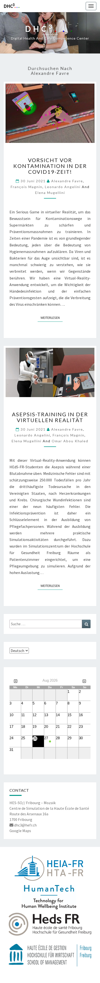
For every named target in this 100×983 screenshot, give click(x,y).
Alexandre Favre (67, 181)
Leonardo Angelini (63, 187)
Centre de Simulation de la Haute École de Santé (49, 808)
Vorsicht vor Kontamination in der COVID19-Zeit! (50, 166)
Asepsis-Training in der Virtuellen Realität (50, 417)
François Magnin (26, 187)
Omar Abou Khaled (70, 441)
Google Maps (20, 830)
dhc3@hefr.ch (25, 825)
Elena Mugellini (50, 193)
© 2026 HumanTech (50, 977)
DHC (11, 5)
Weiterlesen (52, 317)
